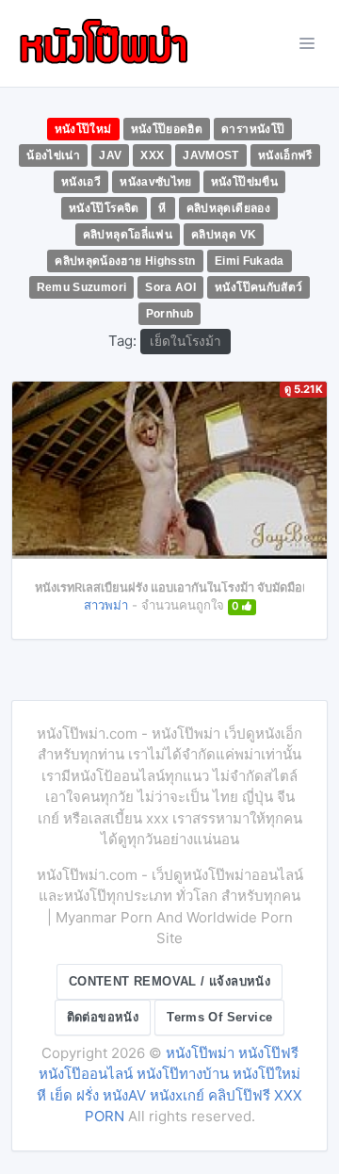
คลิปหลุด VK (223, 234)
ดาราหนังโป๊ (252, 129)
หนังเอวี (81, 181)
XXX (152, 155)
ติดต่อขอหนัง (103, 1017)
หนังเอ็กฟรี (285, 155)
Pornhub (170, 313)
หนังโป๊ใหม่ (83, 129)
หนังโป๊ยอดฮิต (167, 129)
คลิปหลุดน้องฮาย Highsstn (125, 261)
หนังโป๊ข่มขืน (244, 181)
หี (162, 208)
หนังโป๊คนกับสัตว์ (258, 287)
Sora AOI (170, 287)
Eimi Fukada (249, 261)
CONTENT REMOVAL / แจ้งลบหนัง (169, 981)
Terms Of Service (219, 1017)
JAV (110, 155)
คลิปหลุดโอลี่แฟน (127, 234)
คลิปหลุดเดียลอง (228, 208)
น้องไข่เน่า (53, 155)
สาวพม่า (106, 604)
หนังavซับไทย (156, 181)
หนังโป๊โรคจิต (104, 208)
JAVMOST (211, 155)
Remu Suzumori (82, 287)
